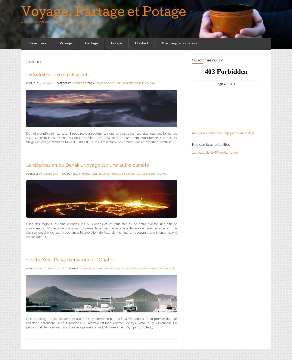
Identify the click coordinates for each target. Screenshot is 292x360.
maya (143, 268)
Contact (141, 43)
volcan (150, 83)
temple (139, 83)
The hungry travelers (179, 43)
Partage (91, 43)
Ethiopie (84, 173)
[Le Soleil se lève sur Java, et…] (101, 108)
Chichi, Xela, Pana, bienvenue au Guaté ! (70, 259)
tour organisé (145, 173)
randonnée (125, 83)
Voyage (65, 43)
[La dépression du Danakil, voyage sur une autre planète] (101, 198)
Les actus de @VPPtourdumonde (215, 152)
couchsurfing (129, 268)
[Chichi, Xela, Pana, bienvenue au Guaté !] (101, 293)
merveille (116, 173)
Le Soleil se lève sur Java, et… (58, 74)
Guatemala (87, 268)
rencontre (155, 268)
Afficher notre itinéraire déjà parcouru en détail (223, 133)
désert (103, 173)
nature (129, 173)
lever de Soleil (106, 83)
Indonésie (79, 83)
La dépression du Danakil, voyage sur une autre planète (87, 165)
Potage (116, 43)
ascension (111, 268)
